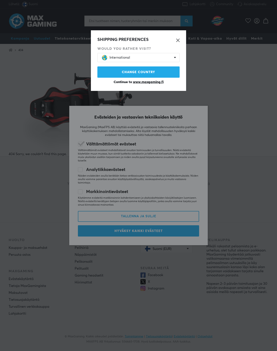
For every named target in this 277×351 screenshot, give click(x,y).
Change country (138, 72)
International (120, 57)
